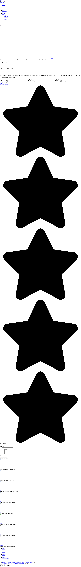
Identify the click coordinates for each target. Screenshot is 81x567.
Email (1, 446)
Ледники (3, 13)
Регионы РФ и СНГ (6, 18)
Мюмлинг (1, 545)
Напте (1, 512)
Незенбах (1, 479)
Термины (3, 555)
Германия (7, 84)
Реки (2, 8)
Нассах (1, 501)
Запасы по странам (4, 6)
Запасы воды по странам (5, 558)
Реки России (5, 15)
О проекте (3, 5)
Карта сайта (3, 557)
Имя (1, 444)
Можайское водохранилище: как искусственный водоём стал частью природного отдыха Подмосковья (17, 562)
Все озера (3, 548)
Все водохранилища (5, 553)
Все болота (3, 554)
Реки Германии (2, 84)
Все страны (5, 19)
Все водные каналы (5, 550)
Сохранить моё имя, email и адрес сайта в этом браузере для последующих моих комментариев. (15, 455)
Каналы (3, 12)
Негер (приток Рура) (3, 490)
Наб (0, 534)
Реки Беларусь (6, 17)
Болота (3, 9)
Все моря (3, 552)
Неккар (1, 468)
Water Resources (2, 2)
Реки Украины (6, 16)
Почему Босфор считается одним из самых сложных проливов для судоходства (13, 563)
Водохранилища (4, 11)
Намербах (1, 523)
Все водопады (4, 549)
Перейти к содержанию (3, 0)
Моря (3, 14)
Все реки (3, 547)
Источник (1, 83)
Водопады (3, 10)
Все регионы (4, 559)
